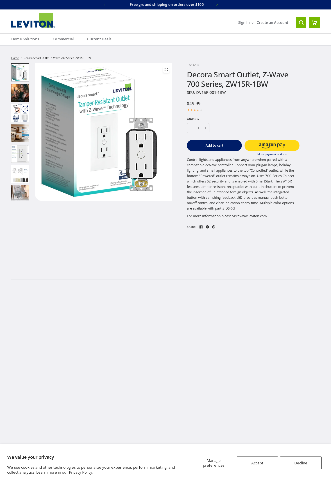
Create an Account (272, 22)
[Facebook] (201, 227)
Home (15, 58)
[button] (272, 145)
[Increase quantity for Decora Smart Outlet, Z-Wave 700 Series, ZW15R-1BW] (205, 128)
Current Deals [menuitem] (99, 39)
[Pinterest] (213, 227)
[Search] (301, 22)
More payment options (272, 154)
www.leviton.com (253, 216)
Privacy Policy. (81, 472)
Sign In (244, 22)
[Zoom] (166, 69)
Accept (257, 463)
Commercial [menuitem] (63, 39)
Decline (300, 463)
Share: (191, 226)
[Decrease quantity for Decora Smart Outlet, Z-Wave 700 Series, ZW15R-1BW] (190, 128)
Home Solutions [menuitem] (25, 39)
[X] (207, 227)
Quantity (193, 119)
